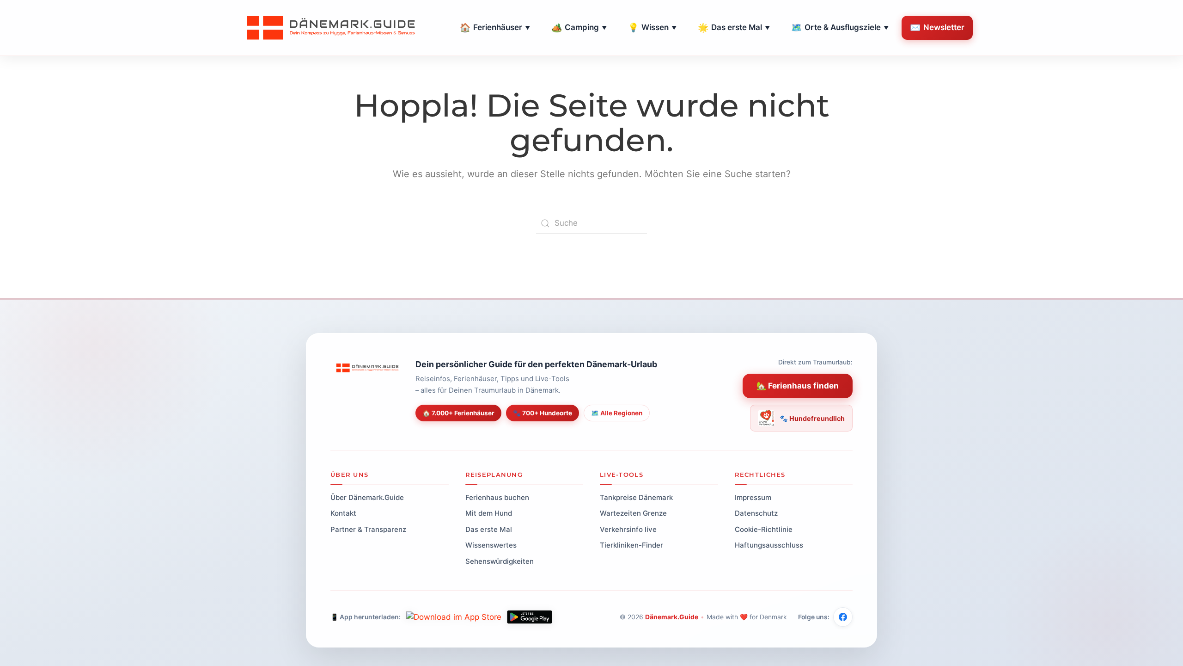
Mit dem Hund (488, 513)
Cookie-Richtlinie (764, 529)
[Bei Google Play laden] (529, 617)
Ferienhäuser (495, 27)
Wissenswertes (491, 545)
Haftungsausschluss (769, 545)
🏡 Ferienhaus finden (797, 385)
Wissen (652, 27)
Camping (579, 27)
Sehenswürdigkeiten (499, 561)
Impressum (753, 497)
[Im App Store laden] (453, 617)
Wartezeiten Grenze (633, 513)
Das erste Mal (734, 27)
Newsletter (937, 27)
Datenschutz (756, 513)
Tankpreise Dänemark (636, 497)
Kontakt (343, 513)
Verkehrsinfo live (628, 529)
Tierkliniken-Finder (631, 545)
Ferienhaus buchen (497, 497)
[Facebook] (843, 617)
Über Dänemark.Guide (367, 497)
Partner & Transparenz (368, 529)
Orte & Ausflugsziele (840, 27)
